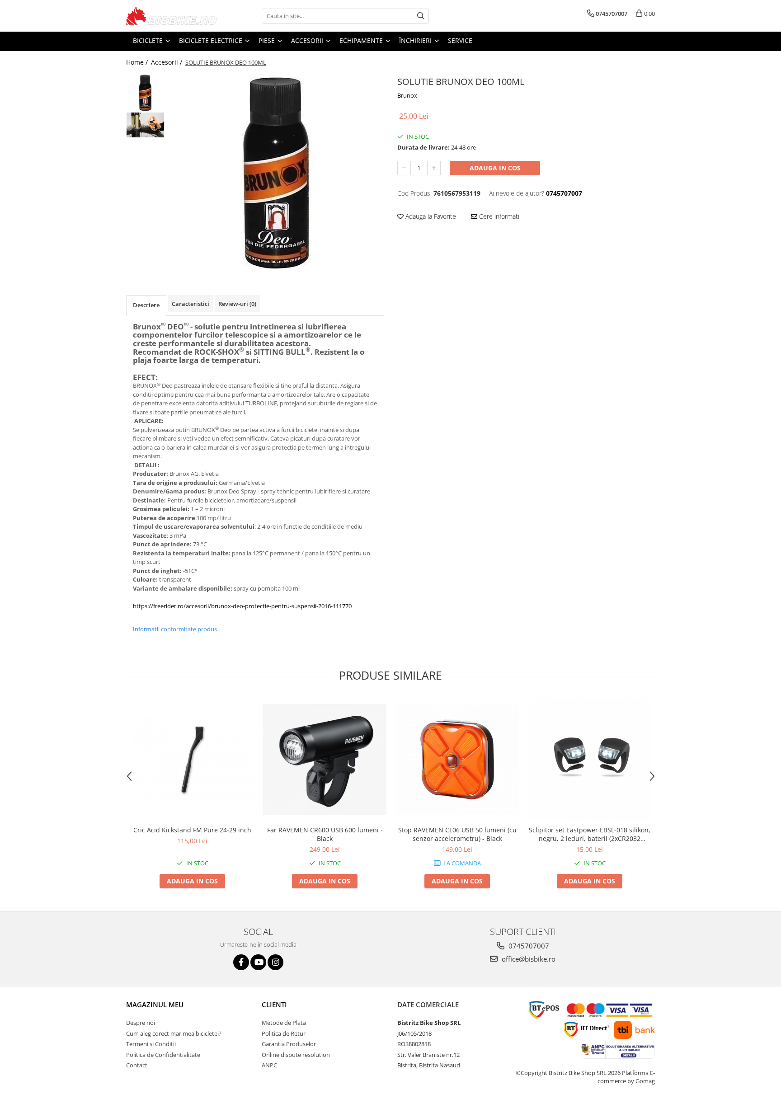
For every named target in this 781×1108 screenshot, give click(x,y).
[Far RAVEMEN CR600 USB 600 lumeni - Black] (324, 759)
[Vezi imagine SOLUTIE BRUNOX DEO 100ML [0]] (145, 93)
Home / (138, 62)
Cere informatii (499, 216)
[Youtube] (258, 962)
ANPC (269, 1065)
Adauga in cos (495, 168)
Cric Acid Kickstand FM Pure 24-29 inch (192, 830)
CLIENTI (274, 1004)
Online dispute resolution (296, 1055)
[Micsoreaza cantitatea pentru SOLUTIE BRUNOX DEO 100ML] (404, 168)
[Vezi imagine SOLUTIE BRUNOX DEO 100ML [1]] (145, 125)
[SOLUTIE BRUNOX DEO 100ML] (276, 173)
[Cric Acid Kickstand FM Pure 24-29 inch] (192, 759)
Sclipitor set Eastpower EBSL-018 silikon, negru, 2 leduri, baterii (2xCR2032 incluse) (589, 834)
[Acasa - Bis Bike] (171, 16)
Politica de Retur (284, 1033)
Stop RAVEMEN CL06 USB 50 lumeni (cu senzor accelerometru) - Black (457, 834)
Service (460, 40)
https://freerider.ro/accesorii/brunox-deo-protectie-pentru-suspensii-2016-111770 (242, 606)
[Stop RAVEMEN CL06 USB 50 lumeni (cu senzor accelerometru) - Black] (457, 759)
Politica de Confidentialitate (163, 1055)
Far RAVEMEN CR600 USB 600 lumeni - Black (325, 834)
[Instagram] (275, 962)
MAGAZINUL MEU (154, 1004)
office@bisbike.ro (527, 958)
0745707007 (528, 945)
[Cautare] (421, 16)
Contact (136, 1065)
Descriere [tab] (146, 305)
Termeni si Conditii (151, 1044)
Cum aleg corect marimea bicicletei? (173, 1033)
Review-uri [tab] (237, 304)
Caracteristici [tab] (190, 304)
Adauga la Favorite (430, 216)
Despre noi (140, 1023)
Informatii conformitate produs (175, 629)
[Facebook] (241, 962)
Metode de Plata (284, 1023)
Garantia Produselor (289, 1044)
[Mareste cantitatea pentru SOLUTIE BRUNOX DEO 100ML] (434, 168)
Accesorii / (167, 62)
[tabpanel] (276, 173)
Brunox (407, 95)
